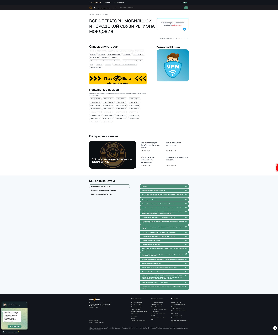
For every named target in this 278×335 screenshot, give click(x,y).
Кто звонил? (107, 2)
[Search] (186, 7)
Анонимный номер (118, 2)
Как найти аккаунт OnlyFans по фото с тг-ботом (151, 145)
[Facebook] (173, 38)
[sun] (182, 2)
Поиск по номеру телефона (102, 8)
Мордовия (105, 14)
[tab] (109, 190)
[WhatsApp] (185, 38)
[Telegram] (182, 38)
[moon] (188, 2)
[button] (26, 303)
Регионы (98, 14)
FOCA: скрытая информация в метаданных (147, 159)
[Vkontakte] (176, 38)
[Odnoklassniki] (179, 38)
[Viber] (187, 38)
